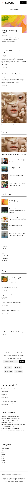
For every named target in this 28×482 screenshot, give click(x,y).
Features (3, 454)
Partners (3, 458)
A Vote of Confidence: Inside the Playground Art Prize (12, 430)
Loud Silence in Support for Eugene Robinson (11, 428)
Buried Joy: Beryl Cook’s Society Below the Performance (13, 424)
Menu (23, 2)
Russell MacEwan (5, 256)
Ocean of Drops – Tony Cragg (9, 287)
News (2, 456)
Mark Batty (4, 246)
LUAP (3, 253)
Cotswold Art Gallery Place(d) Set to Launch (10, 418)
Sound (2, 464)
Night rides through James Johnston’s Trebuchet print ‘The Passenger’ (17, 210)
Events (2, 452)
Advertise (5, 478)
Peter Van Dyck (5, 263)
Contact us (11, 478)
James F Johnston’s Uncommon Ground (10, 420)
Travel (2, 466)
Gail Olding (4, 260)
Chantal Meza (5, 258)
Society (3, 462)
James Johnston (5, 251)
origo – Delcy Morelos (7, 295)
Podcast (3, 460)
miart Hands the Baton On (6, 432)
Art (2, 450)
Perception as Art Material (16, 175)
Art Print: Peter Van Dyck (15, 225)
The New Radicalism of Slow (7, 426)
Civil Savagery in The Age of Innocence (13, 74)
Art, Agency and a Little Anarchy (8, 434)
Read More (4, 44)
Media (16, 479)
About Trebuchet (5, 448)
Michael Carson (5, 248)
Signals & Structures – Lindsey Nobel (11, 302)
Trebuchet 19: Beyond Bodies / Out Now (13, 154)
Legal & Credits (10, 479)
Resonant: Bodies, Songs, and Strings (10, 310)
